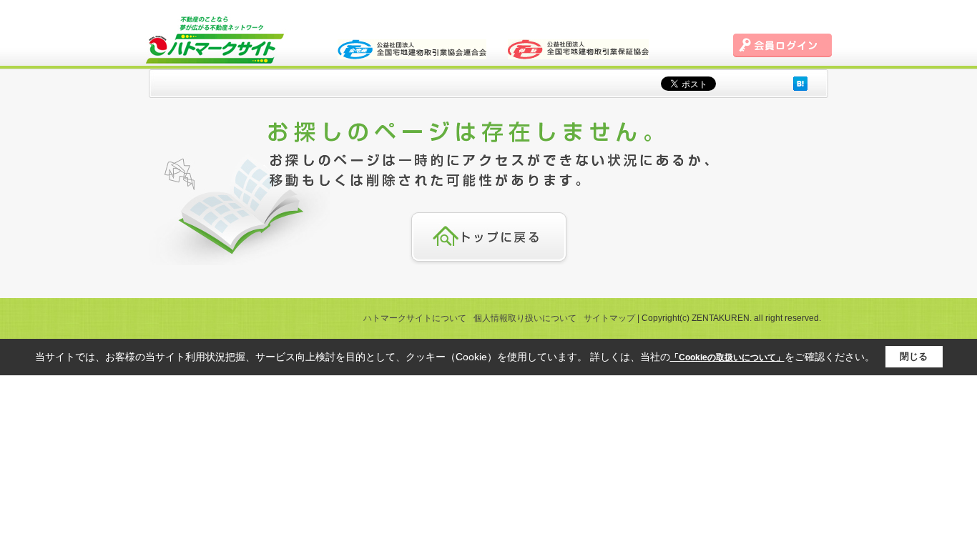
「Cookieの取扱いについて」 (727, 357)
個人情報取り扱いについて (524, 318)
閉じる (914, 356)
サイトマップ (609, 318)
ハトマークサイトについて (414, 318)
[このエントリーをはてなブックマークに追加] (800, 83)
